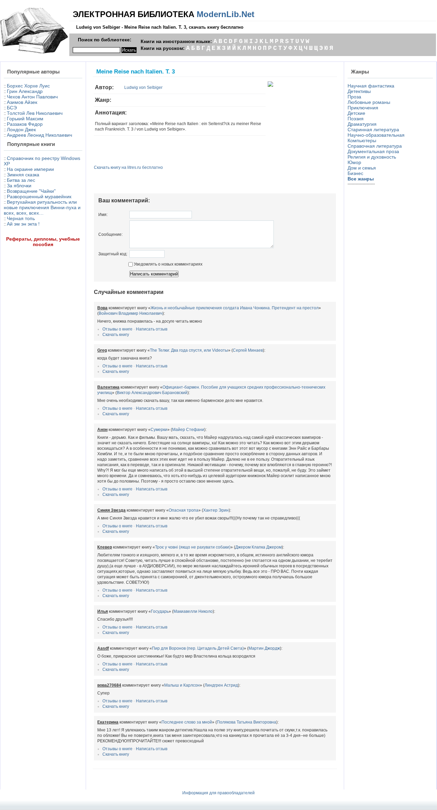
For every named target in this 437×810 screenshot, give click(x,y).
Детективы (359, 91)
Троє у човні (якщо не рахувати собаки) (192, 547)
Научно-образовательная (376, 135)
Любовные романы (369, 102)
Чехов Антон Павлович (32, 96)
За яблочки (19, 185)
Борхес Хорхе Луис (28, 86)
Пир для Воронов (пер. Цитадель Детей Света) (198, 648)
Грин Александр (25, 91)
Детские (356, 113)
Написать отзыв (151, 329)
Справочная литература (375, 146)
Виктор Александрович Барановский (152, 392)
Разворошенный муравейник (39, 196)
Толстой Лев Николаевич (34, 113)
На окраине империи (30, 169)
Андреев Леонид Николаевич (39, 135)
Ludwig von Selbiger (143, 87)
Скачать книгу (115, 334)
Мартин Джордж (264, 648)
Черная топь (21, 218)
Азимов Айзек (22, 102)
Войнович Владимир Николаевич (131, 313)
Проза (354, 96)
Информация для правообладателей (218, 793)
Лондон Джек (21, 129)
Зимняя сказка (23, 174)
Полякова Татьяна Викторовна (246, 722)
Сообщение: (110, 234)
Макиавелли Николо (193, 611)
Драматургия (362, 124)
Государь (160, 611)
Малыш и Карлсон (182, 685)
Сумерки (159, 429)
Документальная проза (373, 151)
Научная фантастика (371, 86)
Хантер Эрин (216, 510)
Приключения (363, 107)
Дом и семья (362, 168)
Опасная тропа (183, 510)
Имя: (103, 214)
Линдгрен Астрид (221, 685)
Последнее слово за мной (186, 722)
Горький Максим (25, 118)
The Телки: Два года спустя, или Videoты (189, 350)
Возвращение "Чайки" (31, 191)
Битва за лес (21, 180)
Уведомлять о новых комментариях (167, 264)
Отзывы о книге (117, 329)
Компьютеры (362, 140)
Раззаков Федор (25, 124)
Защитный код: (112, 254)
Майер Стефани (188, 429)
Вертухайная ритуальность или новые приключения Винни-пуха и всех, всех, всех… (42, 207)
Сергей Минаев (248, 350)
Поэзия (356, 118)
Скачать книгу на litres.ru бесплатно (128, 167)
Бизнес (355, 173)
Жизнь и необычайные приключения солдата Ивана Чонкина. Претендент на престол (235, 308)
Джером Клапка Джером (258, 547)
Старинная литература (373, 129)
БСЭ (12, 107)
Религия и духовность (372, 157)
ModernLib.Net (225, 14)
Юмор (354, 162)
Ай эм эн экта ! (23, 224)
